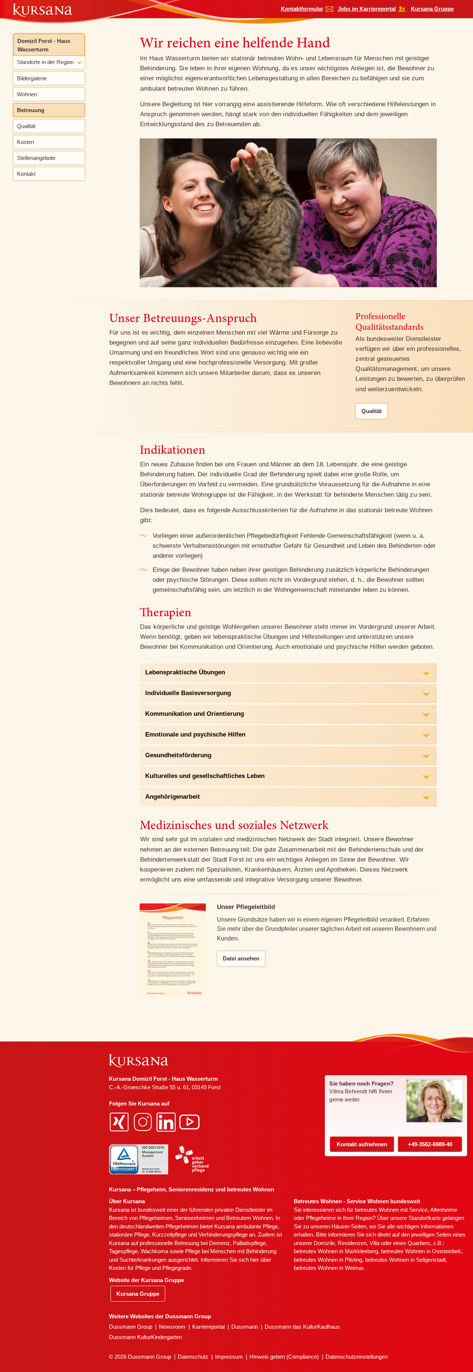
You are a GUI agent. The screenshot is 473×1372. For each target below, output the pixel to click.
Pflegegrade (176, 1268)
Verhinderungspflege (223, 1234)
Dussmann (244, 1327)
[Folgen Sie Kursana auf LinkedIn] (167, 1121)
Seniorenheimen (194, 1218)
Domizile (324, 1243)
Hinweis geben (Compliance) (284, 1356)
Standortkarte (424, 1218)
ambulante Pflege (257, 1226)
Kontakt (362, 1144)
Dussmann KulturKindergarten (145, 1337)
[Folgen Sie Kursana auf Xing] (120, 1121)
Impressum (229, 1356)
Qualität (371, 411)
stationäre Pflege (129, 1234)
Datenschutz (193, 1356)
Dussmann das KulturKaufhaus (302, 1327)
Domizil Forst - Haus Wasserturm (43, 45)
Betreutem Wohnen (249, 1218)
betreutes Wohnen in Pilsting (328, 1260)
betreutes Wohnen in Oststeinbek (421, 1251)
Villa (375, 1243)
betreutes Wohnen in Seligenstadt (405, 1260)
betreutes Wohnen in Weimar (328, 1268)
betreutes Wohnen (377, 1210)
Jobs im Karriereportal (367, 9)
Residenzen (352, 1243)
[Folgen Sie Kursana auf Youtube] (190, 1121)
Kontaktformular (302, 9)
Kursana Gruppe (432, 9)
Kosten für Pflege (129, 1268)
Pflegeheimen (155, 1218)
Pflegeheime (321, 1218)
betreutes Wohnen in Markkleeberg (336, 1251)
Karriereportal (208, 1327)
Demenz (219, 1243)
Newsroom (172, 1327)
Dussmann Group (130, 1327)
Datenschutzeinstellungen (357, 1356)
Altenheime (443, 1210)
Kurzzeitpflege (169, 1234)
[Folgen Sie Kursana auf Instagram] (144, 1121)
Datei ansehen (241, 958)
